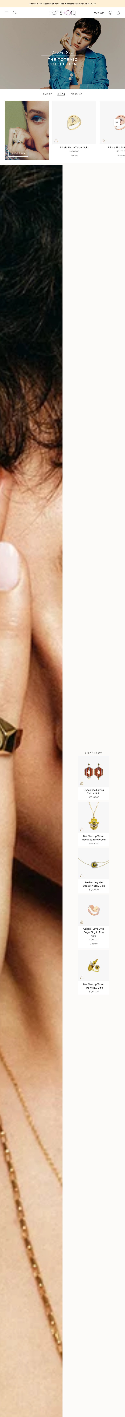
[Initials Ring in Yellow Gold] (74, 122)
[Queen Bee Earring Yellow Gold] (93, 771)
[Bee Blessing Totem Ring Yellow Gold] (93, 965)
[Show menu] (6, 12)
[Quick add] (56, 141)
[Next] (117, 122)
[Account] (110, 12)
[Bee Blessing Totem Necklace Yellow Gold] (93, 817)
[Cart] (118, 12)
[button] (14, 12)
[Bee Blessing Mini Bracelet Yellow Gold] (93, 863)
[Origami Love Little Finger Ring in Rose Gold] (93, 910)
